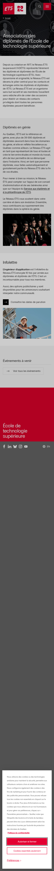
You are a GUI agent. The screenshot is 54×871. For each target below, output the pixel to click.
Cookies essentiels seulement (27, 850)
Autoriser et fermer (27, 841)
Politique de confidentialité (19, 833)
